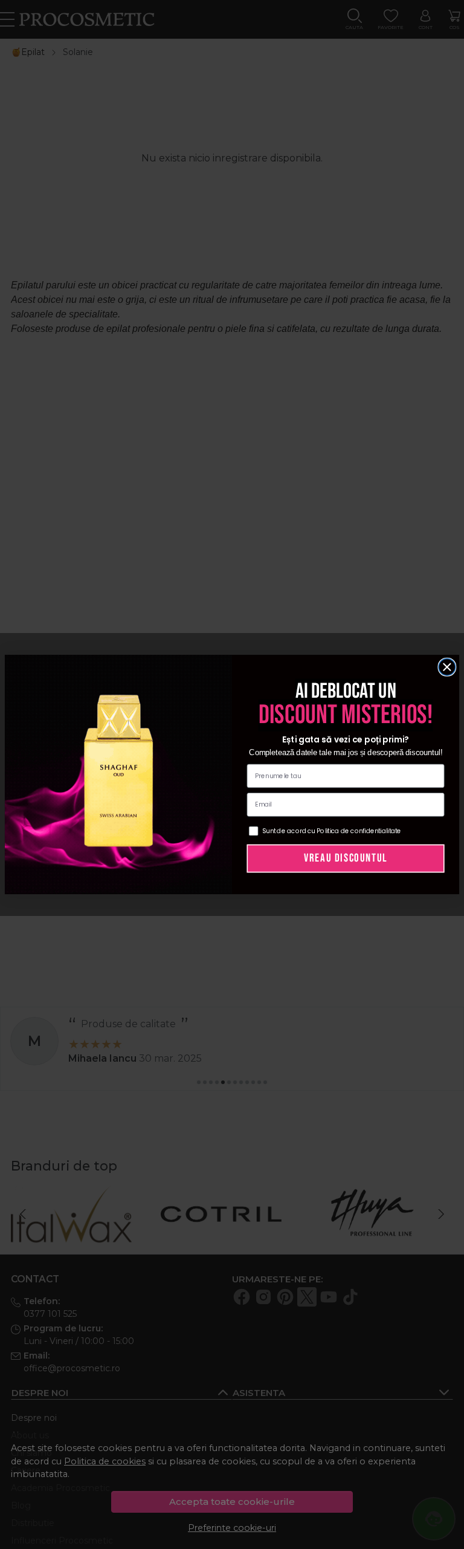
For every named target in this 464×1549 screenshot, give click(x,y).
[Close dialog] (447, 666)
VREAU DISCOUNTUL (345, 858)
